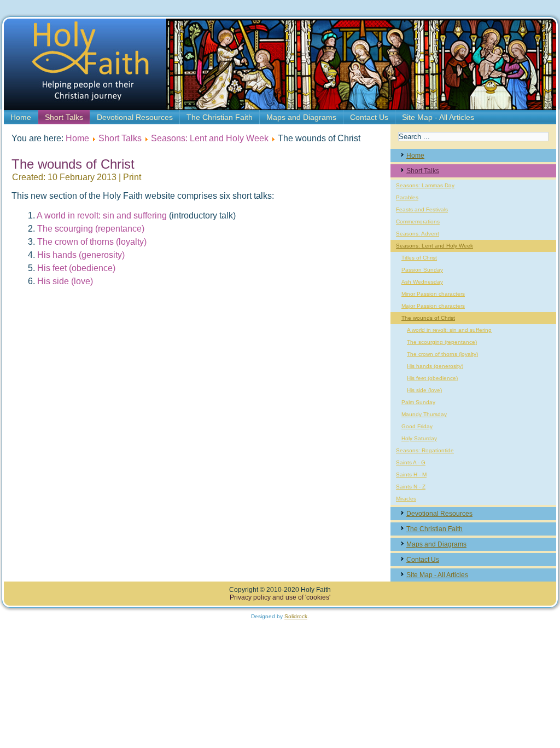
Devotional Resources (135, 117)
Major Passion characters (433, 306)
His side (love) (65, 281)
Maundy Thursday (424, 414)
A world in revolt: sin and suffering (102, 215)
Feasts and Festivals (422, 209)
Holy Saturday (419, 438)
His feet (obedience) (76, 268)
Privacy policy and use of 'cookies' (280, 597)
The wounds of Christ (428, 318)
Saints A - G (410, 462)
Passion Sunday (422, 270)
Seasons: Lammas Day (425, 185)
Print (132, 177)
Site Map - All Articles (438, 117)
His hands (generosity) (81, 255)
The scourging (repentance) (90, 228)
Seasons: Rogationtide (425, 450)
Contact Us (369, 117)
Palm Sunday (418, 402)
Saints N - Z (410, 487)
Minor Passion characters (433, 294)
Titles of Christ (419, 258)
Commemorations (418, 221)
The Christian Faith (219, 117)
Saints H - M (411, 474)
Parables (407, 197)
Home (20, 117)
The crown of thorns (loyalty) (92, 241)
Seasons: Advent (417, 234)
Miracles (406, 499)
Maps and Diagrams (301, 117)
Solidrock (295, 616)
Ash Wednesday (422, 282)
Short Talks (64, 117)
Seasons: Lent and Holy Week (210, 138)
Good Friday (417, 426)
